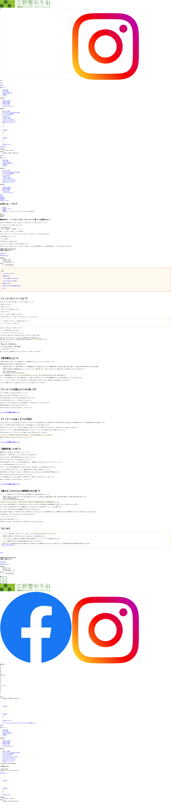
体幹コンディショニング (8, 122)
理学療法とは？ (6, 275)
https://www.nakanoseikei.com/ (8, 544)
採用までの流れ (6, 103)
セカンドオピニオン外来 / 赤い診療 (11, 112)
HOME (1, 85)
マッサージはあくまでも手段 (9, 280)
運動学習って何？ (7, 283)
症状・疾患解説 (6, 102)
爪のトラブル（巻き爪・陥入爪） (11, 756)
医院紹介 (5, 94)
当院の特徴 (5, 90)
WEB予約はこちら (4, 255)
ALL (1, 576)
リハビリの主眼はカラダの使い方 (11, 278)
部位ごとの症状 (6, 111)
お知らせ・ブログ (7, 100)
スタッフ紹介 (6, 91)
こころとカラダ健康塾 (8, 113)
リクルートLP (6, 104)
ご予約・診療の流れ (7, 92)
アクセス (5, 95)
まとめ (4, 288)
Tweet (1, 552)
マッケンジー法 (6, 115)
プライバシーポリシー (8, 106)
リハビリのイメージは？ (8, 273)
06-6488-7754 (3, 146)
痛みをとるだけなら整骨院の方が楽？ (12, 285)
